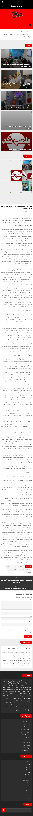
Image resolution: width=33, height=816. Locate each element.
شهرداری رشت (24, 695)
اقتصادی (28, 767)
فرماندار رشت (9, 699)
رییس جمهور (23, 689)
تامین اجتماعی (21, 685)
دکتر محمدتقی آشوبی (15, 687)
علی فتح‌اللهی (15, 698)
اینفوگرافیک (27, 769)
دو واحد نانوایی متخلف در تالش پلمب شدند (20, 666)
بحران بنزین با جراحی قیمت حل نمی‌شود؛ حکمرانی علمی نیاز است (16, 659)
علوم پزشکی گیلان (12, 569)
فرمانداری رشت (27, 701)
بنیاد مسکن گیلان (19, 683)
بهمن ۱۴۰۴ (27, 737)
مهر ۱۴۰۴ (28, 748)
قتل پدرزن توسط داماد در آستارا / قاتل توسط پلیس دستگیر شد (16, 663)
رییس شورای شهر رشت (15, 689)
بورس (7, 683)
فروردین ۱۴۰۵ (27, 732)
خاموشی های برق (24, 687)
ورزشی (28, 799)
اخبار (29, 764)
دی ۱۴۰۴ (28, 740)
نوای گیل (29, 572)
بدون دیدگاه (12, 211)
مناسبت (28, 796)
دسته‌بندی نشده (26, 780)
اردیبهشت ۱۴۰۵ (26, 729)
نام (31, 611)
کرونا (21, 710)
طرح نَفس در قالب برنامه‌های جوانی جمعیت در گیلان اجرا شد (18, 476)
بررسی (28, 772)
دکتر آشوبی (8, 566)
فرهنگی (28, 788)
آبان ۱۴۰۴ (28, 745)
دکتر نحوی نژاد (8, 687)
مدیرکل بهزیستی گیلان (17, 703)
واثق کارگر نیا (16, 706)
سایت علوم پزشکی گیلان (19, 693)
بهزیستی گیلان (11, 683)
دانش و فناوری (27, 775)
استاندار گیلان (22, 681)
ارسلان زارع (28, 681)
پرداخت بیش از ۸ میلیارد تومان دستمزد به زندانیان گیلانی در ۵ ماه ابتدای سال (16, 581)
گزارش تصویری (26, 791)
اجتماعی (28, 762)
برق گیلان (25, 683)
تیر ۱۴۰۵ (28, 724)
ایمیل (31, 616)
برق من (7, 681)
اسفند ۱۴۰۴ (27, 735)
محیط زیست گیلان (20, 701)
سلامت (28, 783)
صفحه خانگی (28, 32)
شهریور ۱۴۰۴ (27, 751)
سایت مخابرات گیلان (10, 693)
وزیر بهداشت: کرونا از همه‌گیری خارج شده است (16, 588)
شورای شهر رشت (7, 696)
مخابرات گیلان (12, 701)
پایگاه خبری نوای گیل (18, 566)
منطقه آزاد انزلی (8, 703)
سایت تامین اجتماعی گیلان (25, 569)
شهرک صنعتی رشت (16, 696)
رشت (27, 689)
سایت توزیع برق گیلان (9, 691)
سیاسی (28, 785)
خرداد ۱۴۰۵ (27, 727)
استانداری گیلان (14, 681)
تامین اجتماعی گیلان (13, 685)
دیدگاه (30, 600)
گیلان (21, 32)
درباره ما (28, 777)
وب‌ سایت (30, 622)
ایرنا (11, 270)
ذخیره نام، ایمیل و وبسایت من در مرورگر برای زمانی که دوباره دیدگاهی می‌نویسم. (16, 632)
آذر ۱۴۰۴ (28, 743)
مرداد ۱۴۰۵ (27, 721)
